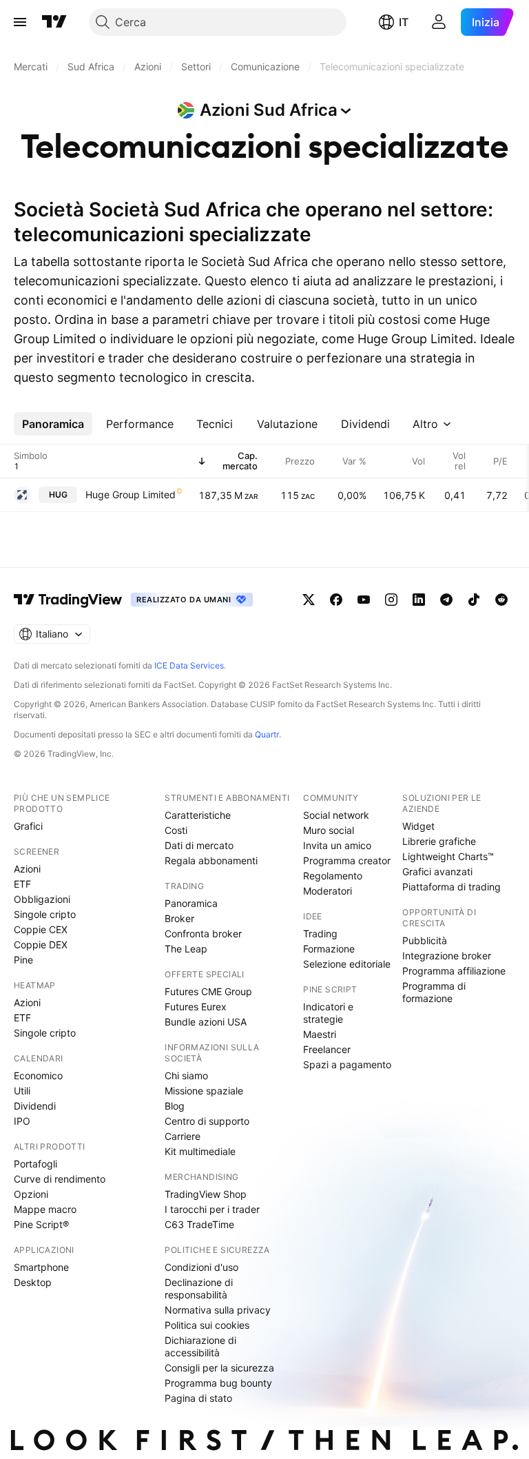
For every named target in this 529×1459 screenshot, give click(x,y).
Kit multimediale (200, 1151)
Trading (320, 933)
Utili (22, 1090)
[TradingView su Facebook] (336, 599)
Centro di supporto (207, 1121)
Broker (179, 918)
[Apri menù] (20, 22)
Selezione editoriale (347, 964)
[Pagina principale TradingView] (54, 22)
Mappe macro (45, 1209)
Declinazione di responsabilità (199, 1288)
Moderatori (327, 891)
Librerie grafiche (439, 841)
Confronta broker (203, 933)
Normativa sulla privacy (218, 1310)
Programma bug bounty (218, 1383)
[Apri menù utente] (439, 22)
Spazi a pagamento (347, 1064)
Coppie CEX (41, 929)
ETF (22, 884)
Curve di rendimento (59, 1179)
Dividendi (35, 1106)
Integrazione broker (446, 955)
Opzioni (31, 1194)
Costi (176, 830)
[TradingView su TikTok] (474, 599)
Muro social (328, 830)
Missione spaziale (204, 1090)
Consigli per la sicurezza (219, 1368)
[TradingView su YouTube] (363, 599)
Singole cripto (45, 914)
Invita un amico (337, 845)
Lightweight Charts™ (448, 856)
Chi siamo (186, 1075)
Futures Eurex (196, 1006)
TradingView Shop (206, 1194)
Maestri (319, 1034)
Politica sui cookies (207, 1325)
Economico (38, 1075)
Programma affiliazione (454, 971)
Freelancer (327, 1049)
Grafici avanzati (437, 871)
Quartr (267, 734)
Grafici (28, 826)
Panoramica (191, 903)
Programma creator (347, 860)
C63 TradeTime (199, 1224)
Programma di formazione (434, 992)
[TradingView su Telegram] (446, 599)
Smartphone (41, 1267)
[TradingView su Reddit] (501, 599)
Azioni (27, 869)
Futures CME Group (208, 991)
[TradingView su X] (308, 599)
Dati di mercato (199, 845)
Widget (418, 826)
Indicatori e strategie (328, 1013)
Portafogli (35, 1164)
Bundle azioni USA (206, 1022)
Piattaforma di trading (451, 886)
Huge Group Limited (130, 494)
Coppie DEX (41, 944)
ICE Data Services (189, 665)
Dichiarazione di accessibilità (200, 1346)
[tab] (53, 424)
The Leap (186, 949)
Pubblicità (424, 940)
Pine (23, 960)
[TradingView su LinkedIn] (418, 599)
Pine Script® (41, 1224)
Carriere (182, 1136)
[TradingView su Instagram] (391, 599)
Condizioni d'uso (201, 1267)
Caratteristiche (198, 815)
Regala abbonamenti (211, 860)
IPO (22, 1121)
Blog (175, 1106)
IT (403, 22)
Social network (336, 815)
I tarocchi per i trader (212, 1209)
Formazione (329, 949)
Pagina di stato (198, 1398)
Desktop (33, 1282)
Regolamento (332, 875)
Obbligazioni (42, 899)
